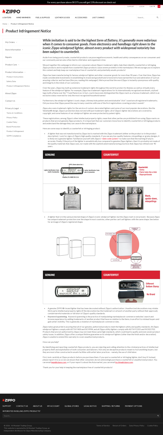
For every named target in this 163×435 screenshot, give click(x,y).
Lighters (7, 17)
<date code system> (110, 138)
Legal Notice (90, 406)
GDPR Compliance (13, 136)
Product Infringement (15, 131)
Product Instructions (14, 77)
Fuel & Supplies (43, 17)
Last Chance (98, 17)
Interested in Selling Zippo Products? (21, 411)
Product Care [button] (11, 64)
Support (130, 6)
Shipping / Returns (111, 406)
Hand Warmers (23, 17)
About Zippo (10, 93)
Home (5, 24)
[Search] (157, 17)
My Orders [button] (10, 42)
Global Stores (72, 406)
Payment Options (133, 406)
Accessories (81, 17)
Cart (152, 6)
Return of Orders (119, 425)
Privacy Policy (11, 117)
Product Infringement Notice (18, 86)
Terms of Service (103, 425)
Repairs (8, 57)
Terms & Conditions (14, 113)
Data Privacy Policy (136, 425)
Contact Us (10, 101)
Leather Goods (62, 17)
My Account (53, 406)
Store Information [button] (13, 49)
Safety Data (11, 81)
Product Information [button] (14, 72)
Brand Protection (13, 127)
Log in (141, 6)
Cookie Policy (11, 122)
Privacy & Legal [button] (12, 108)
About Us (37, 406)
